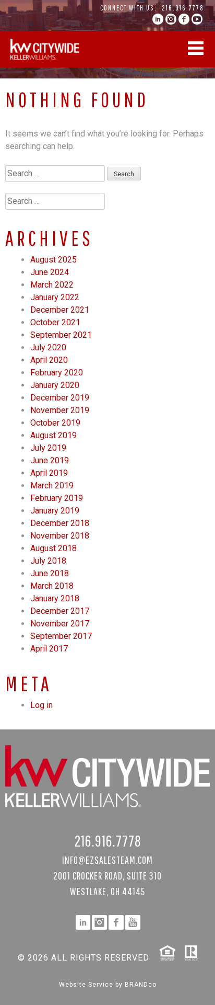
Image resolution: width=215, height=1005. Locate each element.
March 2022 (52, 285)
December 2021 (59, 310)
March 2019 (52, 485)
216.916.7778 (183, 8)
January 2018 (54, 598)
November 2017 (59, 624)
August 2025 (53, 260)
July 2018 (48, 561)
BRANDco (141, 984)
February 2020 (56, 373)
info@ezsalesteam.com (107, 860)
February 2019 (56, 498)
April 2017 (49, 649)
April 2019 (49, 473)
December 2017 (59, 611)
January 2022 (54, 297)
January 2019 (54, 511)
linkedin (157, 19)
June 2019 (49, 460)
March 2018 (52, 586)
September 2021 (61, 335)
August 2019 (53, 435)
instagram (170, 19)
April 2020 (49, 360)
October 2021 (55, 322)
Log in (41, 705)
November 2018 (59, 536)
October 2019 (55, 423)
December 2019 (59, 398)
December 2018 (59, 523)
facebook (183, 19)
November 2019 (59, 410)
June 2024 (49, 272)
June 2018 (49, 573)
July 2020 (48, 347)
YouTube (197, 19)
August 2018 (53, 548)
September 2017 (61, 636)
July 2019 (48, 448)
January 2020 (54, 385)
